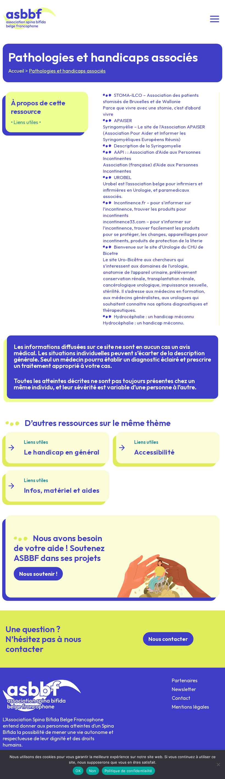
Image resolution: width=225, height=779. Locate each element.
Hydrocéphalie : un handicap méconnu (154, 316)
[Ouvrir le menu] (214, 18)
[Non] (218, 764)
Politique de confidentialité (128, 771)
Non (92, 771)
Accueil (16, 71)
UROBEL (122, 177)
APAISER (123, 120)
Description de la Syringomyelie (147, 145)
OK (78, 771)
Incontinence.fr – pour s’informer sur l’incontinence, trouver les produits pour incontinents (147, 209)
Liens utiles (26, 122)
